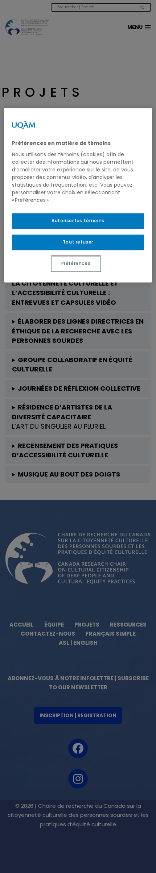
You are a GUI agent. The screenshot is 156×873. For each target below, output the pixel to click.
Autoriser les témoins (78, 220)
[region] (78, 195)
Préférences (76, 263)
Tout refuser (78, 242)
